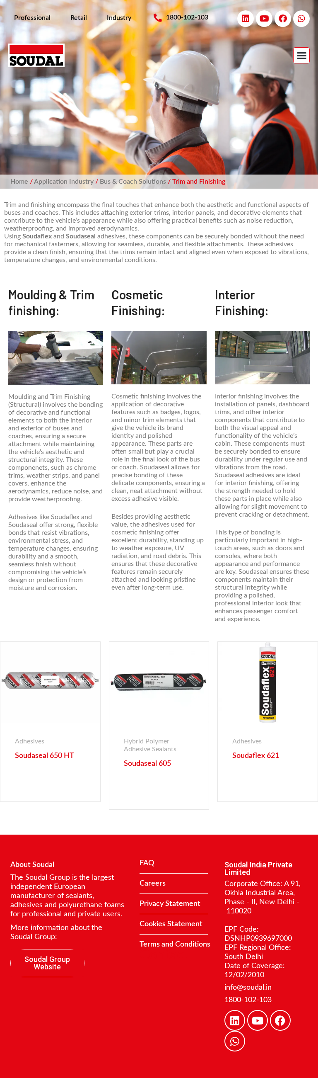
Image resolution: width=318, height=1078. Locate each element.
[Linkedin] (245, 18)
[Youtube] (264, 18)
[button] (301, 55)
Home (19, 181)
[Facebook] (283, 18)
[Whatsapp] (301, 18)
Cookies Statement (171, 924)
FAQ (147, 863)
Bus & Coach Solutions (133, 181)
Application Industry (64, 181)
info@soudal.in (248, 987)
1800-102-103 (248, 1000)
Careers (153, 883)
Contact (164, 955)
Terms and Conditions (175, 944)
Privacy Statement (170, 904)
